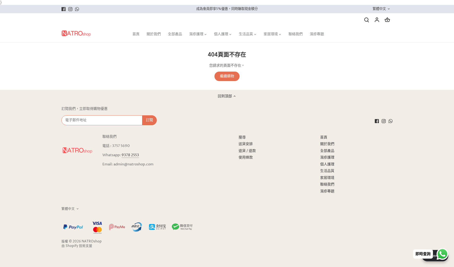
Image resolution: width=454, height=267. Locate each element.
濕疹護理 (327, 157)
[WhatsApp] (77, 9)
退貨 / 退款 (247, 150)
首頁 (323, 137)
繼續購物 (227, 76)
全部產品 (327, 150)
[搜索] (366, 19)
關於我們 (327, 144)
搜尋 (242, 137)
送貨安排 (246, 144)
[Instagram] (70, 9)
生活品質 (327, 170)
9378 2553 (130, 155)
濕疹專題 (327, 191)
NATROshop (92, 241)
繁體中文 (379, 9)
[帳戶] (377, 19)
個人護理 (327, 164)
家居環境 (327, 177)
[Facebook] (63, 9)
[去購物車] (387, 19)
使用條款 (246, 157)
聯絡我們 (327, 184)
